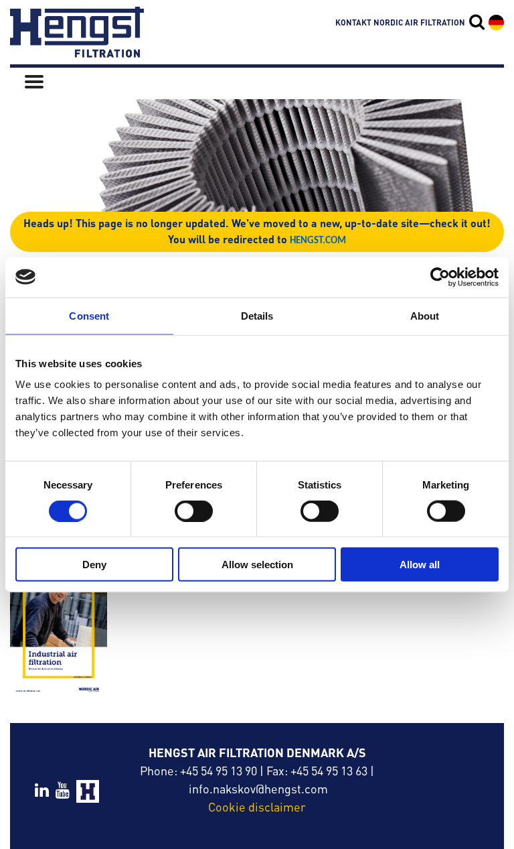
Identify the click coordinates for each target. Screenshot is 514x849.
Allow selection (257, 564)
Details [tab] (257, 315)
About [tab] (425, 315)
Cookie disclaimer (257, 806)
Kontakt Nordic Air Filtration (400, 22)
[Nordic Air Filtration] (77, 51)
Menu (34, 82)
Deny (94, 564)
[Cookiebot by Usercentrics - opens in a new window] (440, 277)
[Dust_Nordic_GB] (58, 628)
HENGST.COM (318, 241)
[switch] (194, 510)
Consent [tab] (89, 315)
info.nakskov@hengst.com (258, 788)
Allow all (420, 564)
